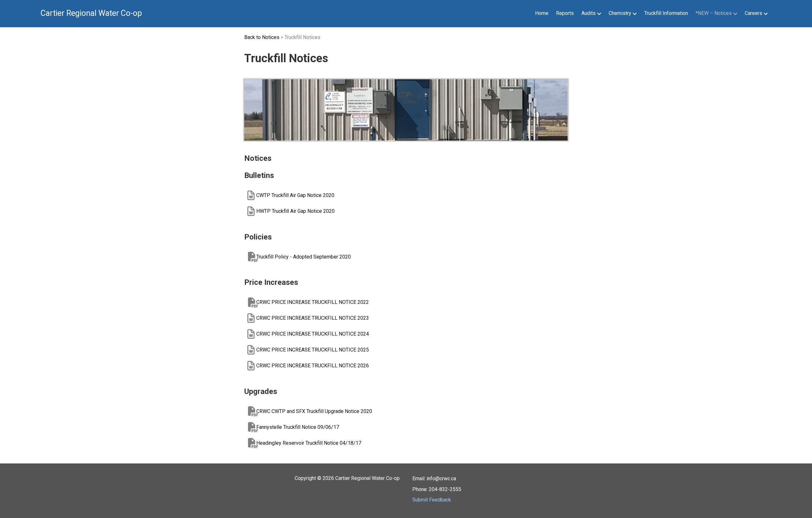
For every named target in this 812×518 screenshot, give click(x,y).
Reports (565, 13)
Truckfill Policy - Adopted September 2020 (303, 257)
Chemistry (620, 13)
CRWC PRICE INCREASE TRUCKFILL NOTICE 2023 (312, 318)
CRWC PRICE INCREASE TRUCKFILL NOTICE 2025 (312, 350)
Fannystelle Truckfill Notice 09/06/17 (297, 427)
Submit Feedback (431, 500)
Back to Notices (261, 37)
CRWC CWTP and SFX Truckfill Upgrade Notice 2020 (314, 411)
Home (541, 13)
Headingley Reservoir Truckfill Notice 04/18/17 (308, 443)
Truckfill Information (666, 13)
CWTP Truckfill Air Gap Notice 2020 (295, 195)
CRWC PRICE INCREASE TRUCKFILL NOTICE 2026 (312, 366)
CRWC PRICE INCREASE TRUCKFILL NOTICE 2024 (312, 334)
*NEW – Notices (714, 13)
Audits (588, 13)
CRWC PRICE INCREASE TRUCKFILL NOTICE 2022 (312, 302)
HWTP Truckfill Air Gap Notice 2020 (295, 211)
